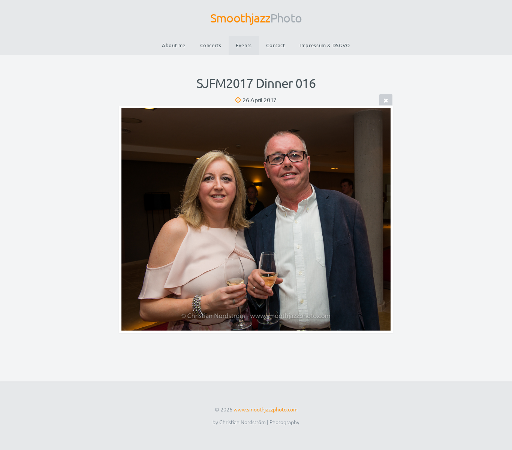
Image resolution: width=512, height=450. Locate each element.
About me (174, 45)
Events (244, 45)
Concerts (211, 45)
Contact (275, 45)
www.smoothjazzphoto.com (266, 409)
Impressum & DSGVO (324, 45)
